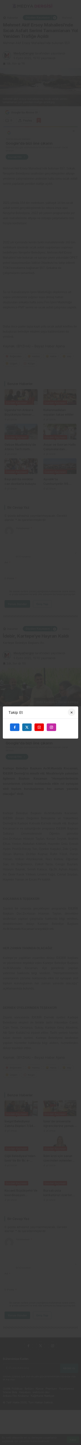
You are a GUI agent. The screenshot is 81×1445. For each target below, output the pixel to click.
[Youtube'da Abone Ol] (39, 727)
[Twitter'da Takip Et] (27, 727)
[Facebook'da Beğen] (14, 727)
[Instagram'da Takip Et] (51, 727)
